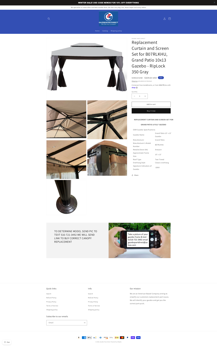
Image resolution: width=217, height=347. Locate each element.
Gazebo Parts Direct (105, 342)
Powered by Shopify (116, 342)
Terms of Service (52, 306)
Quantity (134, 92)
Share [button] (136, 175)
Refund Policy (51, 298)
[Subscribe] (84, 322)
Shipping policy (52, 310)
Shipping (134, 81)
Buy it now (151, 111)
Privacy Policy (51, 302)
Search (48, 294)
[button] (48, 18)
